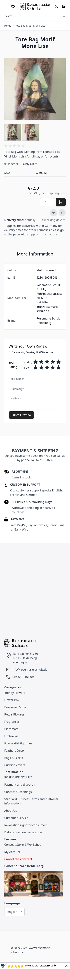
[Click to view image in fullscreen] (35, 89)
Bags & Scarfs (13, 758)
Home (7, 25)
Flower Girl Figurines (18, 743)
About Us (10, 811)
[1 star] (35, 362)
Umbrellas (11, 736)
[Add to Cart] (61, 202)
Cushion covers (14, 765)
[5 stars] (58, 362)
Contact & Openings (18, 792)
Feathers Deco (14, 751)
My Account (12, 852)
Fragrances (12, 722)
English (12, 912)
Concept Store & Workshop (22, 845)
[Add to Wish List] (53, 212)
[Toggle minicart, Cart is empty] (63, 6)
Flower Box (11, 700)
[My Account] (56, 6)
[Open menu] (6, 6)
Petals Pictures (14, 714)
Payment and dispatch (19, 785)
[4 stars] (53, 362)
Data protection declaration (23, 832)
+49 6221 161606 (23, 677)
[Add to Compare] (62, 212)
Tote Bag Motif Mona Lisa (30, 25)
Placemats (11, 729)
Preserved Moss (15, 707)
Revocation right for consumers (26, 825)
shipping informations (42, 234)
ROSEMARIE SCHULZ (18, 777)
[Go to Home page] (35, 6)
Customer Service (16, 818)
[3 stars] (47, 362)
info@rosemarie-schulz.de (29, 670)
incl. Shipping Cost (53, 193)
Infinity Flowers (14, 693)
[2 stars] (41, 362)
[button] (15, 146)
